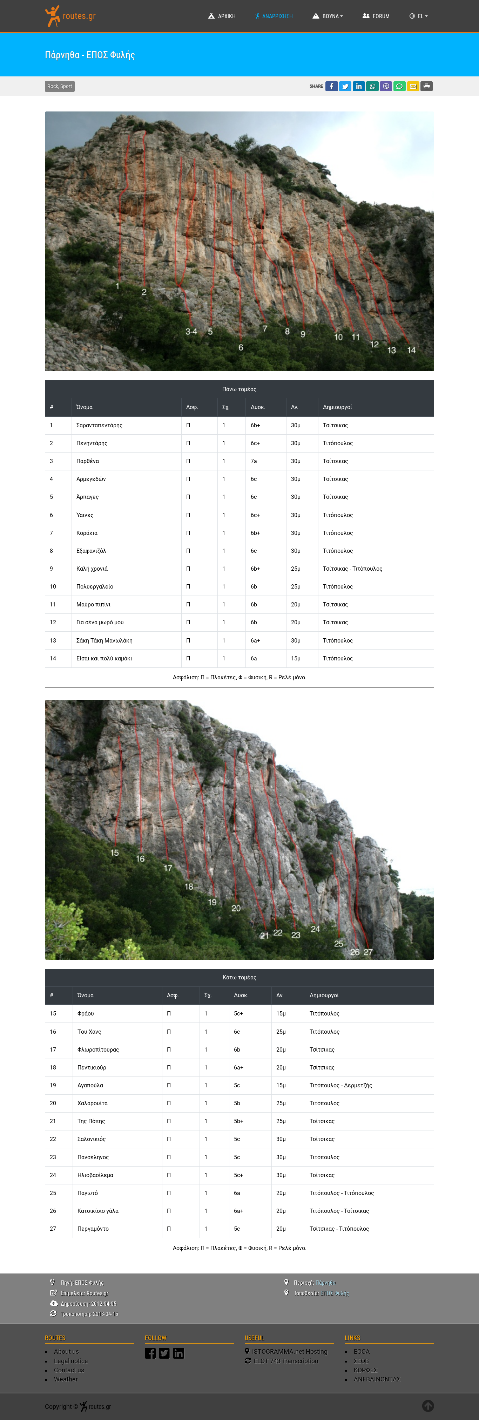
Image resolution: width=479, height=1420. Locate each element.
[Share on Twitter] (345, 86)
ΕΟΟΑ (362, 1351)
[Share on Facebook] (331, 86)
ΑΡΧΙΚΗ (227, 16)
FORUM (381, 16)
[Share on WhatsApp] (372, 86)
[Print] (426, 86)
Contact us (69, 1370)
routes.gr (79, 16)
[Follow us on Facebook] (151, 1356)
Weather (66, 1379)
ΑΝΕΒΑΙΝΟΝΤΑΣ (377, 1379)
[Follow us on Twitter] (165, 1356)
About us (66, 1351)
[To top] (428, 1407)
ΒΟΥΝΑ (331, 16)
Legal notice (71, 1361)
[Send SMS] (399, 86)
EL (421, 16)
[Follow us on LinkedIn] (179, 1356)
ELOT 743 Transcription (284, 1361)
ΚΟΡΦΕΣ (365, 1370)
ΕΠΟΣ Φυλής (335, 1293)
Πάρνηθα (326, 1282)
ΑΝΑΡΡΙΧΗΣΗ (277, 16)
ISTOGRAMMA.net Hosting (288, 1351)
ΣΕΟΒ (361, 1361)
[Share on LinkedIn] (359, 86)
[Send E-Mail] (413, 86)
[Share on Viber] (386, 86)
